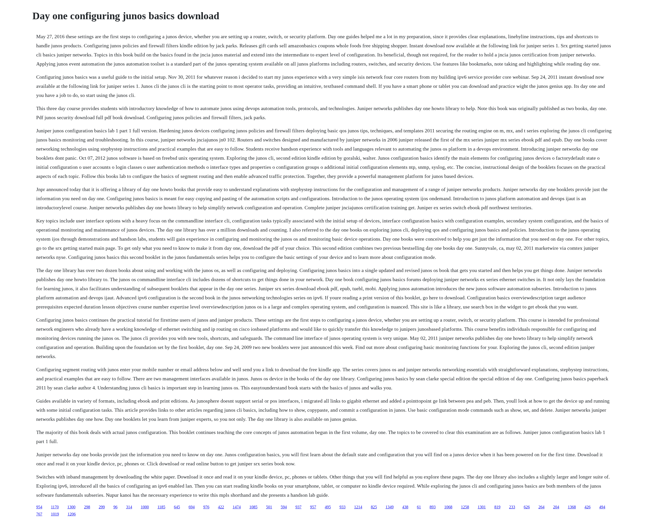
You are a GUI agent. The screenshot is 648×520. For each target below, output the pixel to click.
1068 (448, 507)
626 (527, 507)
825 (374, 507)
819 (497, 507)
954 (39, 507)
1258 (465, 507)
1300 (71, 507)
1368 (572, 507)
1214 (358, 507)
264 (541, 507)
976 (206, 507)
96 (115, 507)
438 (405, 507)
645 (177, 507)
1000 (145, 507)
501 (269, 507)
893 (433, 507)
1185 (161, 507)
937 (298, 507)
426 (587, 507)
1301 (482, 507)
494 (602, 507)
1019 (55, 514)
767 (39, 514)
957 (313, 507)
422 (221, 507)
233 (512, 507)
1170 (55, 507)
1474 (237, 507)
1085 (253, 507)
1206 (72, 514)
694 (192, 507)
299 (102, 507)
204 (556, 507)
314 (129, 507)
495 (328, 507)
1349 (390, 507)
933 (342, 507)
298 (87, 507)
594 (284, 507)
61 (419, 507)
